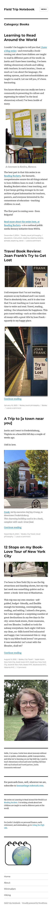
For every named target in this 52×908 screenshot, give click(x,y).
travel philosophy (34, 235)
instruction (17, 238)
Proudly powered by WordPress (34, 903)
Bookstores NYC (39, 665)
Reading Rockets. (11, 802)
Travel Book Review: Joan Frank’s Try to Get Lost (25, 255)
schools (7, 241)
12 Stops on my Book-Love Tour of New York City (24, 551)
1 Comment (21, 667)
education (8, 238)
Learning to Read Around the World (20, 37)
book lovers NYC (22, 662)
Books (23, 235)
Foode (7, 512)
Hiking (7, 895)
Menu (44, 9)
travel (21, 241)
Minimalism (10, 889)
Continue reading (12, 399)
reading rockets (36, 238)
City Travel (31, 534)
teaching (14, 241)
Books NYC (27, 665)
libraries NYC (9, 667)
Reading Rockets (12, 176)
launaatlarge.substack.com (30, 785)
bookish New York (15, 665)
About (7, 883)
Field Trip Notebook (19, 9)
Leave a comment (33, 241)
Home (7, 876)
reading (26, 238)
